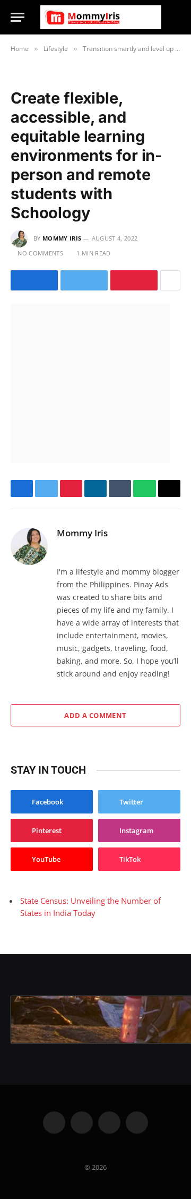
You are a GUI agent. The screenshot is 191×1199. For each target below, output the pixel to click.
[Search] (175, 17)
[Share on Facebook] (34, 280)
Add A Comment (95, 715)
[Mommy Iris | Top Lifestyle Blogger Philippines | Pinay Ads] (100, 17)
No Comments (40, 253)
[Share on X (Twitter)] (84, 280)
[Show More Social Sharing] (170, 280)
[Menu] (17, 17)
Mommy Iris (61, 238)
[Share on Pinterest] (134, 280)
